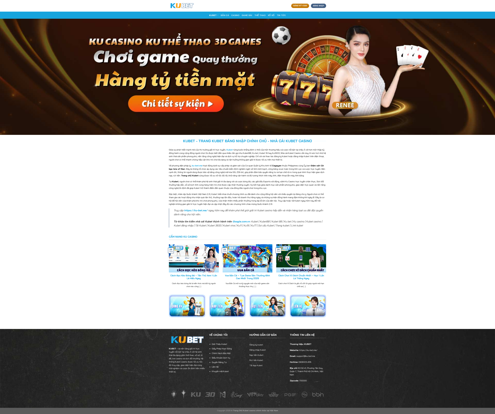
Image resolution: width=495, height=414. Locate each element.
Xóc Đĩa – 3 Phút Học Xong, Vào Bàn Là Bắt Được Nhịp (301, 277)
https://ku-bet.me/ (196, 210)
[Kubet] (182, 5)
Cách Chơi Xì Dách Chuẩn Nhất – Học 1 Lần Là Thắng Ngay (194, 277)
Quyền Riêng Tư (219, 362)
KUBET (172, 348)
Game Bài (247, 15)
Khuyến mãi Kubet (220, 371)
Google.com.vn (241, 221)
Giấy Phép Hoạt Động (222, 348)
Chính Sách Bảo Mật (221, 353)
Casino (235, 15)
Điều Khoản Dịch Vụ (221, 357)
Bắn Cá (225, 15)
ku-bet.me (197, 165)
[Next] (327, 269)
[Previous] (168, 269)
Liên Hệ (215, 366)
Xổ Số (271, 15)
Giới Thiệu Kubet (219, 344)
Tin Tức (281, 15)
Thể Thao (260, 15)
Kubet (213, 15)
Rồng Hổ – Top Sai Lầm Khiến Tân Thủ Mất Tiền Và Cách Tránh (247, 277)
